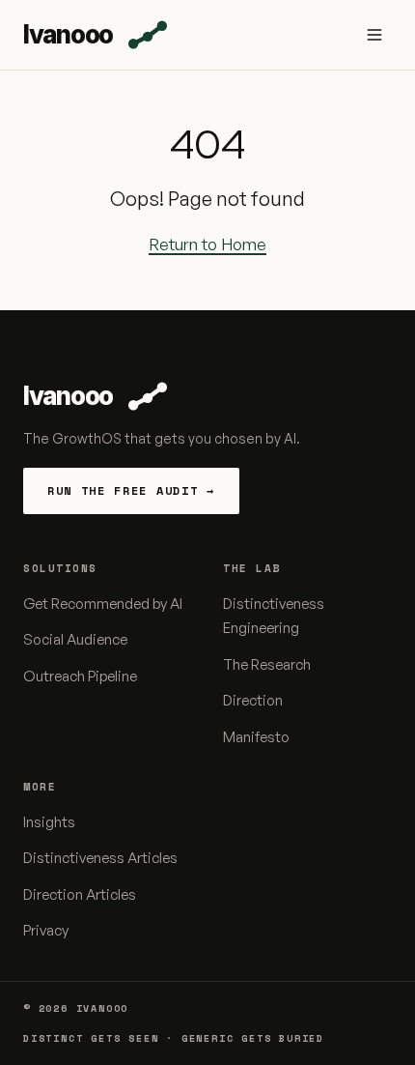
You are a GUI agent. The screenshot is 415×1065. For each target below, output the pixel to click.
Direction (253, 700)
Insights (49, 822)
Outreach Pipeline (80, 676)
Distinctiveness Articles (100, 858)
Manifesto (256, 737)
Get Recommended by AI (102, 603)
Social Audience (75, 639)
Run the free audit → (131, 490)
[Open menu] (374, 34)
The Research (267, 664)
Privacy (46, 930)
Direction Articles (79, 894)
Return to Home (207, 244)
